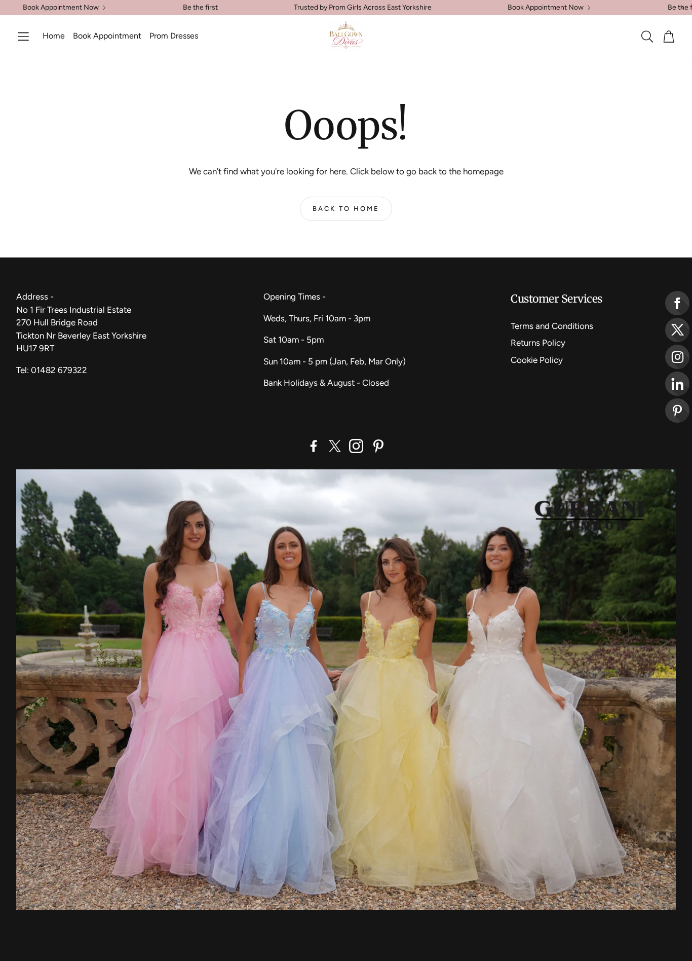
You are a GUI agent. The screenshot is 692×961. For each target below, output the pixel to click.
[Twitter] (335, 446)
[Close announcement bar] (681, 7)
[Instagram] (356, 446)
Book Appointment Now (61, 7)
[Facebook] (313, 446)
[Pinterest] (378, 446)
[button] (23, 36)
